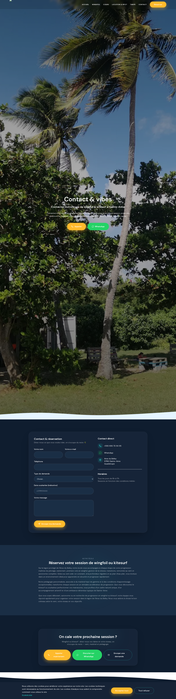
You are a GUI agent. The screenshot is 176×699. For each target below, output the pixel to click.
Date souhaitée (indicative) (46, 485)
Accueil (85, 4)
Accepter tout (121, 690)
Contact (143, 4)
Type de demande (42, 474)
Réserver (158, 4)
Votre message (40, 498)
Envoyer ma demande (51, 524)
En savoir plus (27, 695)
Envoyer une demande (119, 653)
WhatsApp (99, 226)
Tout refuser (144, 690)
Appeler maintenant (58, 653)
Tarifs (133, 4)
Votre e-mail (70, 449)
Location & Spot (119, 4)
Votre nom (38, 449)
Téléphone (38, 461)
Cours (106, 4)
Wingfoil (96, 4)
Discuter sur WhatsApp (88, 653)
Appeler (78, 226)
